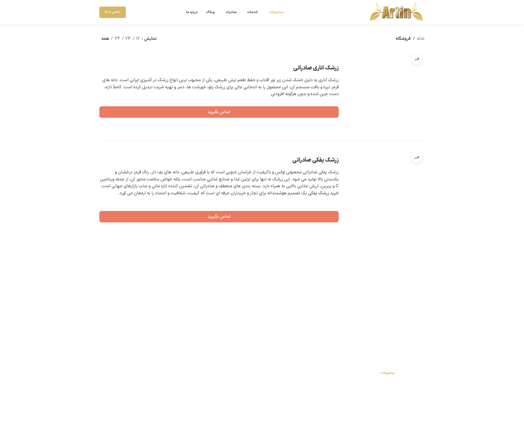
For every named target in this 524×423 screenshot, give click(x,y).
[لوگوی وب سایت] (396, 12)
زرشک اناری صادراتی (316, 68)
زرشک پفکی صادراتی (315, 160)
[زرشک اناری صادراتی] (384, 91)
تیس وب (306, 410)
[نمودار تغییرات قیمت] (417, 59)
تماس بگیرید (219, 112)
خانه (421, 38)
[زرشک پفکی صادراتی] (384, 190)
